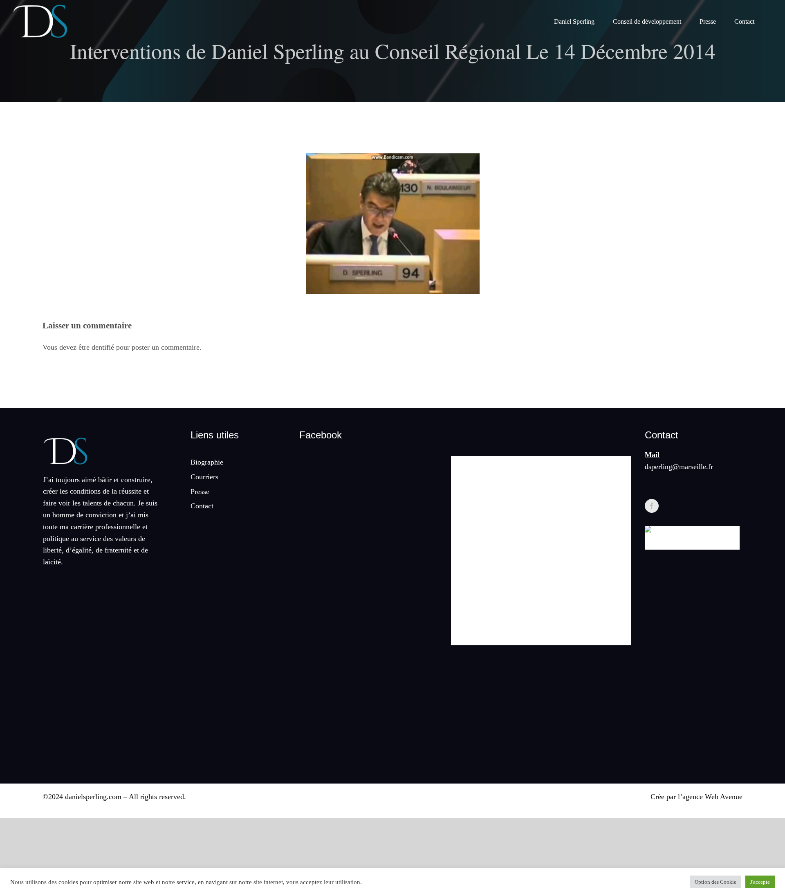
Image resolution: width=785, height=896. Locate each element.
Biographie (207, 462)
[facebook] (652, 506)
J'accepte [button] (760, 882)
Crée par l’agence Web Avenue (696, 797)
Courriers (204, 477)
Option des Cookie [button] (715, 882)
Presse (200, 491)
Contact (202, 506)
